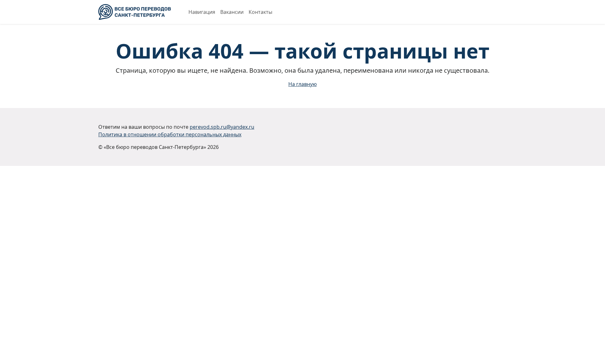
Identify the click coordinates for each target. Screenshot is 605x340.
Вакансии (232, 11)
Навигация (201, 11)
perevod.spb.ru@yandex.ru (222, 126)
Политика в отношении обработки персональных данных (169, 134)
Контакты (260, 11)
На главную (302, 84)
